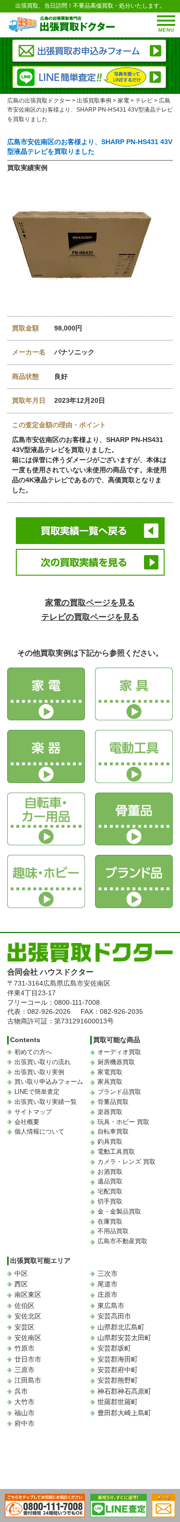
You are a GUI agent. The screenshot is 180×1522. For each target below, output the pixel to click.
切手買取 (109, 1201)
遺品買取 (109, 1181)
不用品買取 (113, 1231)
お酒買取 (109, 1171)
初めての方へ (33, 1052)
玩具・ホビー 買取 (123, 1121)
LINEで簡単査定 (37, 1091)
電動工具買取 (116, 1151)
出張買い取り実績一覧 (45, 1101)
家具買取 (109, 1081)
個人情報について (39, 1131)
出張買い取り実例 (39, 1072)
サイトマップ (33, 1111)
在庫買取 (109, 1221)
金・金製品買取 (119, 1211)
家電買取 (109, 1072)
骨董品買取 (113, 1101)
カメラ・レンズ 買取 (126, 1161)
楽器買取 (109, 1111)
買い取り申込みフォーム (48, 1081)
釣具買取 (109, 1141)
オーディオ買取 (119, 1052)
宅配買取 (109, 1191)
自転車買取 (113, 1131)
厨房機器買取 (116, 1062)
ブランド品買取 (119, 1091)
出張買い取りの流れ (42, 1062)
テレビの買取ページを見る (90, 617)
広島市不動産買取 (122, 1241)
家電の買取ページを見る (90, 602)
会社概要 (26, 1121)
